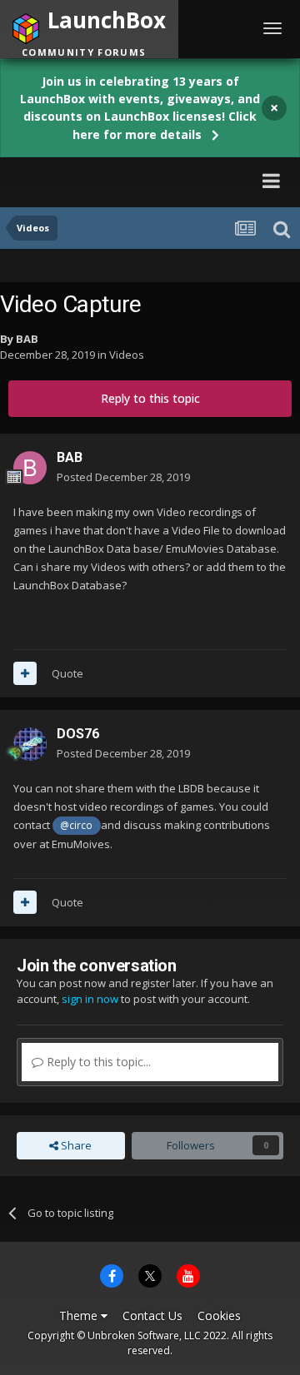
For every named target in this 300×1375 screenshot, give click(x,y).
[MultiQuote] (25, 673)
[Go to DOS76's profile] (30, 744)
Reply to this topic (150, 398)
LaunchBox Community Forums (125, 180)
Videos (126, 354)
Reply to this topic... (97, 1062)
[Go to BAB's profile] (30, 467)
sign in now (90, 998)
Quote (67, 673)
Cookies (219, 1315)
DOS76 (78, 734)
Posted (123, 476)
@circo (76, 824)
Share (75, 1145)
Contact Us (152, 1315)
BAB (27, 338)
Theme (80, 1315)
